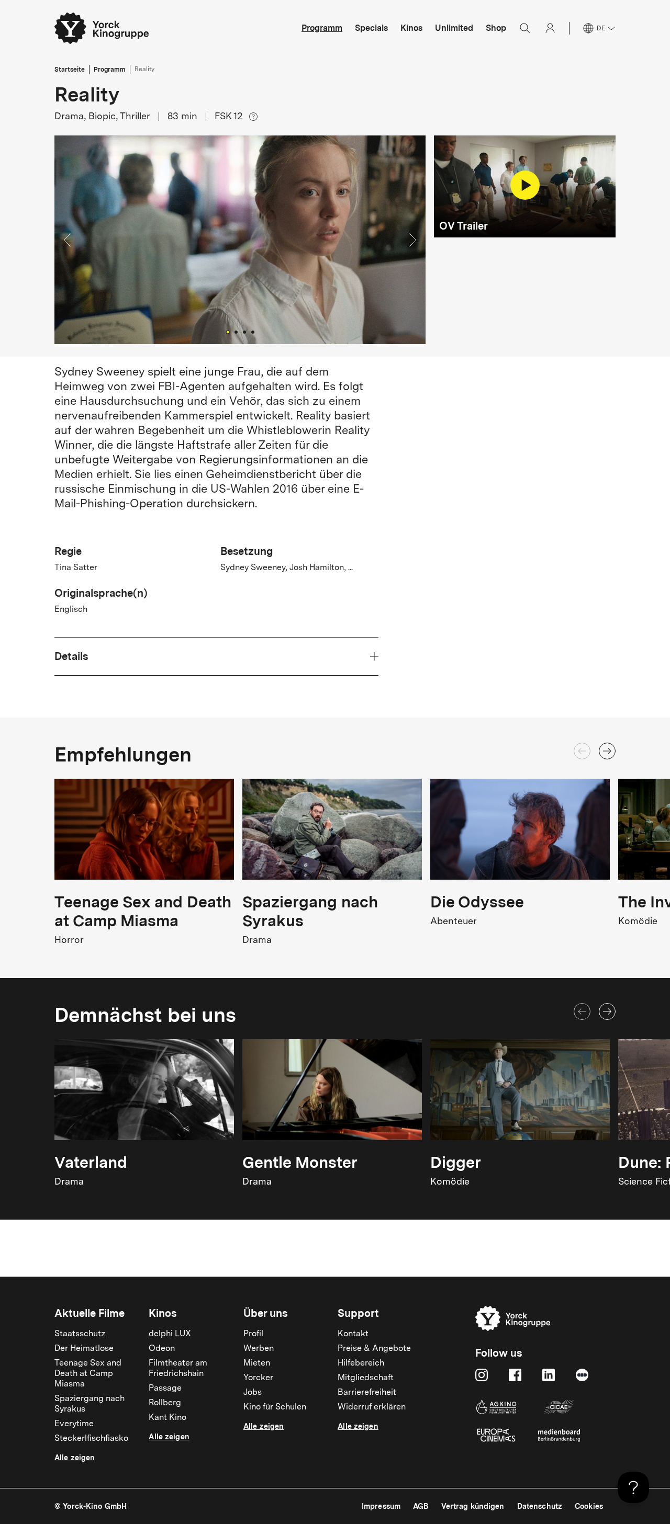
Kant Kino (167, 1418)
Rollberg (165, 1403)
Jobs (252, 1393)
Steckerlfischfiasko (91, 1439)
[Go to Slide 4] (252, 332)
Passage (165, 1388)
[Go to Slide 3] (244, 332)
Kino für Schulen (274, 1407)
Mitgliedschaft (366, 1378)
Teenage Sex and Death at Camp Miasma (87, 1374)
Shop (496, 28)
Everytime (74, 1424)
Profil (253, 1334)
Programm (322, 28)
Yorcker (258, 1378)
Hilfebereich (361, 1363)
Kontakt (353, 1334)
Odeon (162, 1349)
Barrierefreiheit (367, 1393)
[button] (240, 239)
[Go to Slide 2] (236, 332)
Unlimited (454, 28)
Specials (371, 28)
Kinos (411, 28)
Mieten (256, 1363)
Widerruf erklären (372, 1407)
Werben (258, 1349)
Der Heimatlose (84, 1349)
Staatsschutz (79, 1334)
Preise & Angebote (374, 1349)
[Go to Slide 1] (227, 332)
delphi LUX (170, 1334)
